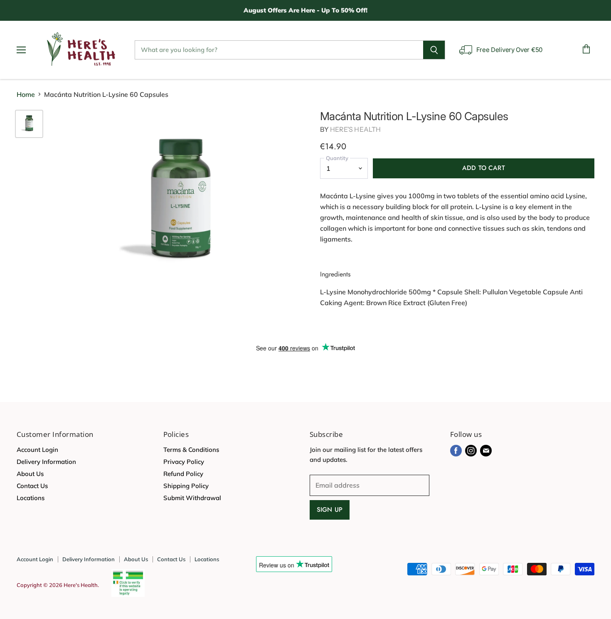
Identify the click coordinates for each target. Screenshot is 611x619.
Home (26, 94)
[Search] (434, 49)
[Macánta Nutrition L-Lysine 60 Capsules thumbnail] (29, 124)
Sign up (329, 509)
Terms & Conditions (191, 450)
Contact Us (32, 486)
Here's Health (355, 129)
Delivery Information (46, 462)
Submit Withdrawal (192, 498)
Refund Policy (183, 474)
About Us (30, 474)
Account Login (37, 450)
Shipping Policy (186, 486)
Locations (30, 498)
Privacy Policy (183, 462)
